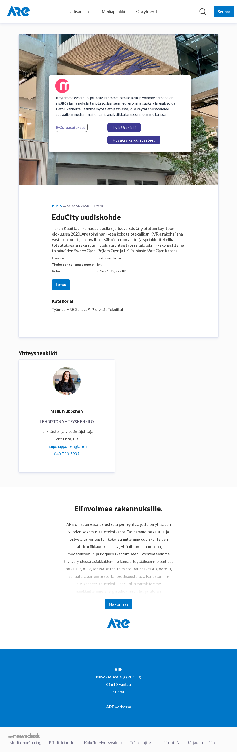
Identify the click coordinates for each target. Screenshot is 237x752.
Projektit (99, 309)
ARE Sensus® (78, 309)
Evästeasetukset (70, 127)
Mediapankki (113, 11)
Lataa (61, 284)
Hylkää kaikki (124, 127)
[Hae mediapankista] (202, 11)
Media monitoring (25, 742)
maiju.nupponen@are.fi (67, 446)
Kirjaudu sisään (201, 742)
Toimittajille (140, 742)
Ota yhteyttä (147, 11)
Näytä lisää (118, 604)
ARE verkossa (118, 706)
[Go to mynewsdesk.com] (24, 736)
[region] (120, 113)
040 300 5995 (66, 453)
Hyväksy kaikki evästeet (134, 140)
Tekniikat (115, 309)
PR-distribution (63, 742)
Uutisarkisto (79, 11)
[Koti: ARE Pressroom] (18, 11)
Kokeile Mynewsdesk (103, 742)
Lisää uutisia (169, 742)
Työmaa (58, 309)
